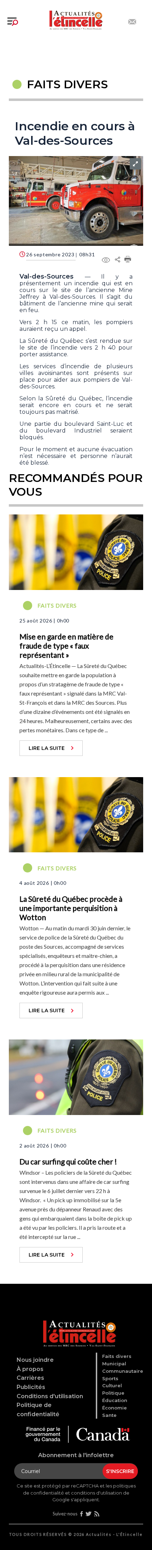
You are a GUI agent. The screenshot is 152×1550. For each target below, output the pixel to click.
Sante (109, 1415)
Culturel (112, 1385)
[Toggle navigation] (12, 21)
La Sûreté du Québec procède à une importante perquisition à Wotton (70, 908)
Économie (114, 1408)
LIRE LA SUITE (47, 748)
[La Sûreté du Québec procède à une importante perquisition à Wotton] (76, 814)
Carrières (30, 1378)
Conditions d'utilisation (50, 1396)
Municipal (114, 1363)
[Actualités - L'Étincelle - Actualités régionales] (76, 19)
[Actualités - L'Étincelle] (77, 1325)
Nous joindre (35, 1360)
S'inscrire (120, 1471)
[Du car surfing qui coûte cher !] (76, 1076)
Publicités (31, 1387)
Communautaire (122, 1371)
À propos (30, 1369)
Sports (110, 1378)
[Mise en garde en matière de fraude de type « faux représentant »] (76, 551)
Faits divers (116, 1356)
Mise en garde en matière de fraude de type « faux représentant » (66, 645)
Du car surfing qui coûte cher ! (68, 1161)
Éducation (114, 1400)
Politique (113, 1393)
